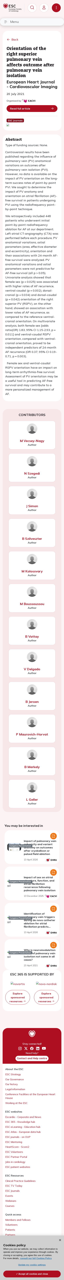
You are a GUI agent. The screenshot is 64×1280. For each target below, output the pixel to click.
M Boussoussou (32, 604)
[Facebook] (31, 1048)
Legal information (15, 1089)
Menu (14, 22)
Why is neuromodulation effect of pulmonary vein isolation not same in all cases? (39, 954)
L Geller (32, 799)
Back (14, 39)
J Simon (32, 506)
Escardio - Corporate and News (23, 1117)
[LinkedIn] (37, 1048)
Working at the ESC (16, 1103)
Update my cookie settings (32, 1265)
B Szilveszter (32, 539)
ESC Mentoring (13, 1142)
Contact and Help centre (32, 1058)
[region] (32, 1258)
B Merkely (32, 767)
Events (9, 1195)
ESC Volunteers (14, 1151)
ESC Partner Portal (16, 1156)
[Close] (60, 1240)
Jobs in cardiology (15, 1162)
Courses (9, 1205)
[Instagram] (20, 1048)
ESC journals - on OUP (18, 1137)
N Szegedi (32, 473)
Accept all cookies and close (33, 1274)
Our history (11, 1084)
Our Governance (14, 1079)
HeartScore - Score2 (17, 1146)
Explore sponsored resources (17, 997)
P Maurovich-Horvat (32, 734)
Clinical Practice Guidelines (20, 1180)
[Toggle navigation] (56, 7)
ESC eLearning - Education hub (22, 1126)
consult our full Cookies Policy (36, 1258)
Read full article (20, 108)
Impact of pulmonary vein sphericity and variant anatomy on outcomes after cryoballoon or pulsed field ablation (40, 847)
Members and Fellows (18, 1219)
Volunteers (11, 1224)
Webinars (10, 1200)
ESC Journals (12, 1190)
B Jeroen (32, 702)
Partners (10, 1234)
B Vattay (32, 636)
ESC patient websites (17, 1167)
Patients (10, 1229)
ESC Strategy (13, 1074)
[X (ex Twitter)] (26, 1048)
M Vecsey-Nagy (32, 441)
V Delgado (32, 669)
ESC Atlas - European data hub (23, 1131)
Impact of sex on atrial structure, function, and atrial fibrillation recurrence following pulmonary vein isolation (39, 884)
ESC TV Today (13, 1185)
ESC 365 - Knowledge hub (20, 1121)
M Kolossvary (32, 571)
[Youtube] (44, 1048)
